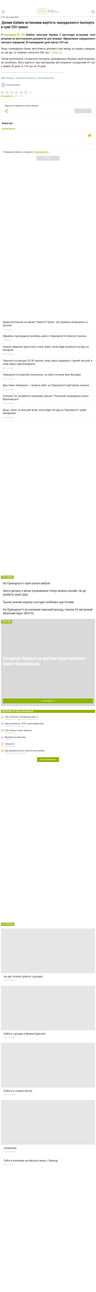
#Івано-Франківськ (8, 78)
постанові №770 (14, 34)
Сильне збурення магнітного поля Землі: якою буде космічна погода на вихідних (46, 348)
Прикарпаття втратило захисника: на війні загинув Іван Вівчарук (42, 374)
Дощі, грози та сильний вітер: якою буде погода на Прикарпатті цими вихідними (44, 411)
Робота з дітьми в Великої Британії (24, 1033)
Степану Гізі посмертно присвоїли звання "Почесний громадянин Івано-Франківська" (46, 397)
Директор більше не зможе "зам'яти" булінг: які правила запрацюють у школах (45, 323)
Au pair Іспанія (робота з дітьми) (23, 976)
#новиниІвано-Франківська (26, 78)
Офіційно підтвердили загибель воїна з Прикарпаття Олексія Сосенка (44, 336)
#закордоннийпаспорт (45, 78)
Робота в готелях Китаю (18, 1091)
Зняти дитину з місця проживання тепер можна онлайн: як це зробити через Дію (44, 592)
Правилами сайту (42, 152)
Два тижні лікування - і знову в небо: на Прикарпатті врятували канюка (46, 385)
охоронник (10, 1148)
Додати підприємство (48, 759)
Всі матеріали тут (48, 701)
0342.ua (57, 52)
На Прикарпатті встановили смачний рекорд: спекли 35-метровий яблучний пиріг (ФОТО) (47, 611)
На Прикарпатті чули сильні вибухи (26, 583)
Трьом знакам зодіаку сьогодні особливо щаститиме (38, 602)
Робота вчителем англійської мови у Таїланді (31, 1160)
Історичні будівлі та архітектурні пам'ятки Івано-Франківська (44, 661)
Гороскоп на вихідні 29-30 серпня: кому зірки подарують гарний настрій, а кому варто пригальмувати (47, 362)
